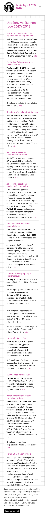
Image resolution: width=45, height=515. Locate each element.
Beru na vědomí (12, 511)
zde (35, 56)
